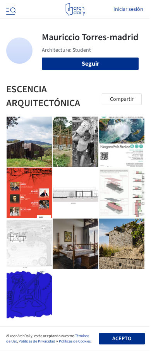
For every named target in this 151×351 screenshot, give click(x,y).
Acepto (121, 339)
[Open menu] (10, 9)
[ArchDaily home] (75, 9)
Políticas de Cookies (75, 341)
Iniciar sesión (128, 9)
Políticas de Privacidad (37, 341)
